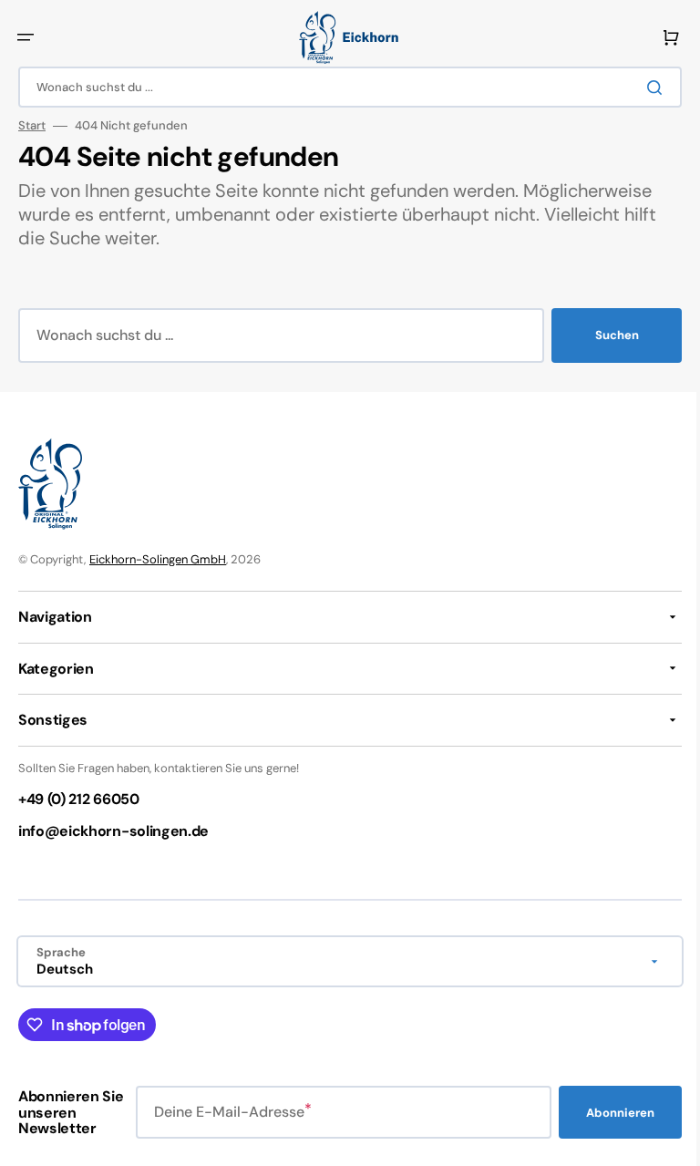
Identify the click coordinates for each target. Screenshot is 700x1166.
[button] (25, 37)
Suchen (603, 335)
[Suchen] (644, 87)
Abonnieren (606, 1112)
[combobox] (343, 87)
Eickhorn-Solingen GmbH (157, 559)
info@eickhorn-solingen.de (113, 831)
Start (32, 126)
